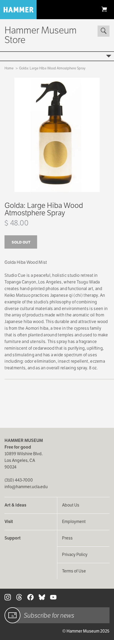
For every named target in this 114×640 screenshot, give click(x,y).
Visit (9, 521)
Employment (74, 521)
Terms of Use (74, 571)
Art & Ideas (15, 505)
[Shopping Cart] (104, 8)
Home (9, 68)
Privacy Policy (74, 554)
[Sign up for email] (12, 615)
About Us (70, 505)
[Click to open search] (103, 31)
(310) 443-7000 (19, 480)
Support (13, 538)
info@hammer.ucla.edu (26, 487)
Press (67, 538)
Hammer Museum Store (41, 35)
